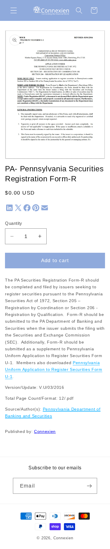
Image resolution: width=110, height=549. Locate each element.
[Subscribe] (89, 486)
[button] (13, 10)
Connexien (45, 431)
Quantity (13, 223)
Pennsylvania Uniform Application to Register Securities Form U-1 (53, 370)
